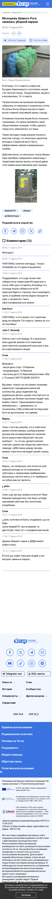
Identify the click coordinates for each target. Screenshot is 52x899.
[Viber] (22, 231)
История (7, 689)
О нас (29, 682)
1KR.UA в (17, 40)
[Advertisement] (26, 600)
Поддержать (9, 4)
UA (13, 33)
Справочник (9, 702)
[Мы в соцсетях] (9, 652)
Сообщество (33, 689)
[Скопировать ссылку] (40, 231)
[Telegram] (14, 231)
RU (19, 33)
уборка (26, 210)
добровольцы (12, 216)
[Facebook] (5, 231)
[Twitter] (31, 231)
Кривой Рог (10, 210)
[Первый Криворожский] (28, 4)
